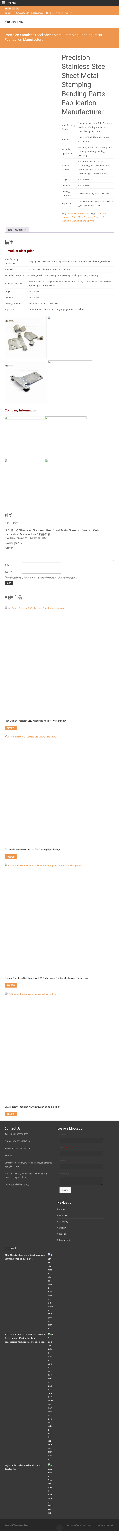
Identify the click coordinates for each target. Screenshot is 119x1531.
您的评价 (10, 547)
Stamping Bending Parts (83, 220)
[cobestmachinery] (11, 21)
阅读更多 (11, 727)
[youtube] (13, 9)
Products (63, 1233)
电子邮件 (10, 571)
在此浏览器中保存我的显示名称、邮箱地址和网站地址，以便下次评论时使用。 (42, 577)
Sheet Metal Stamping (82, 217)
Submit (65, 1190)
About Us (63, 1215)
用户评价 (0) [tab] (21, 229)
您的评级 (10, 543)
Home (62, 1209)
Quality (62, 1227)
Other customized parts (79, 213)
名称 (7, 565)
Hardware (66, 217)
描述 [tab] (10, 229)
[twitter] (9, 9)
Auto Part (102, 213)
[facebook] (6, 9)
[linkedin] (17, 9)
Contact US (64, 1240)
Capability (63, 1221)
